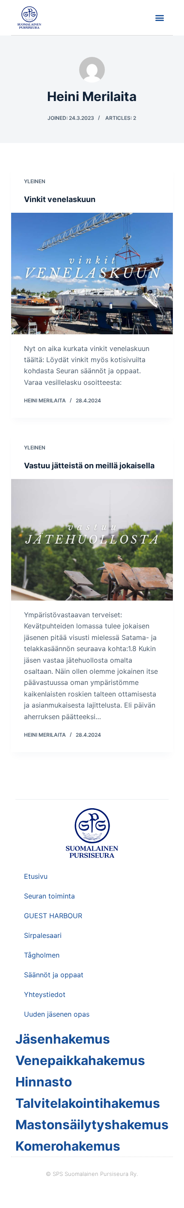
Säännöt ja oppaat (53, 974)
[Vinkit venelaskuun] (92, 273)
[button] (159, 18)
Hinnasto (43, 1081)
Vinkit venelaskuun (59, 199)
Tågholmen (41, 955)
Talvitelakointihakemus (87, 1103)
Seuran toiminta (49, 896)
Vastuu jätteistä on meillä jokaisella (89, 465)
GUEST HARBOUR (53, 915)
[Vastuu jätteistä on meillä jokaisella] (92, 540)
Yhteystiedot (44, 994)
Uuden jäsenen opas (56, 1014)
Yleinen (34, 181)
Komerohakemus (67, 1146)
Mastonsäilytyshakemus (92, 1124)
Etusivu (35, 876)
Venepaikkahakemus (80, 1060)
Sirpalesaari (43, 935)
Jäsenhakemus (62, 1039)
